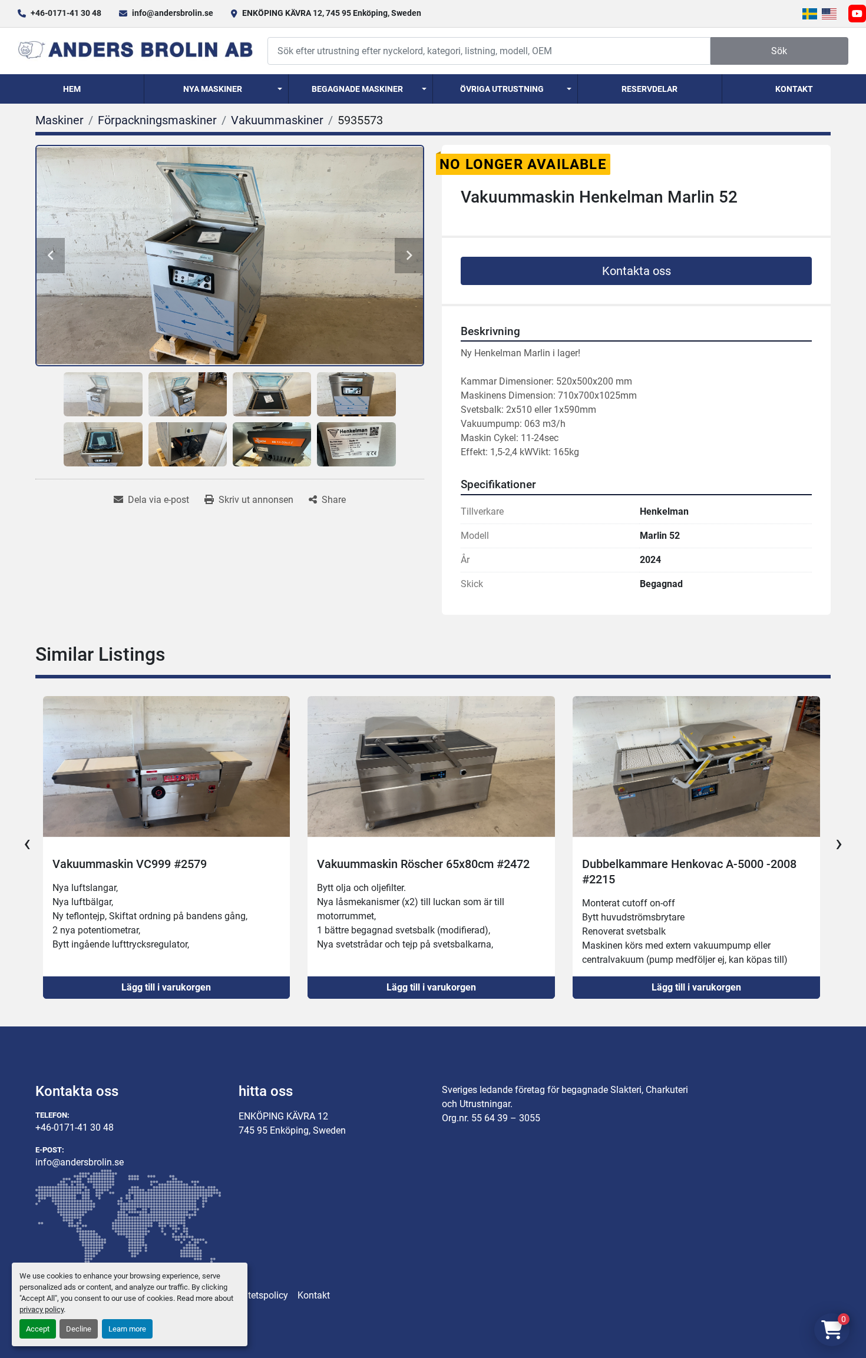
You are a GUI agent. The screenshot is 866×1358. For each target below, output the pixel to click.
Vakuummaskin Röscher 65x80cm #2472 (158, 864)
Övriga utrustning (502, 89)
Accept (37, 1328)
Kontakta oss (636, 271)
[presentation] (27, 843)
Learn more (127, 1328)
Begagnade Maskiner (357, 89)
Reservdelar (649, 89)
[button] (216, 89)
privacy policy (41, 1309)
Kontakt (794, 89)
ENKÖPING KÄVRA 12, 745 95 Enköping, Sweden (331, 13)
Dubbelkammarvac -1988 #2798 (665, 864)
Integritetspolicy (255, 1295)
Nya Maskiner (212, 89)
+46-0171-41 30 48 (66, 13)
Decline (78, 1328)
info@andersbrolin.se (172, 13)
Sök (779, 51)
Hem (72, 89)
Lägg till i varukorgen (166, 987)
